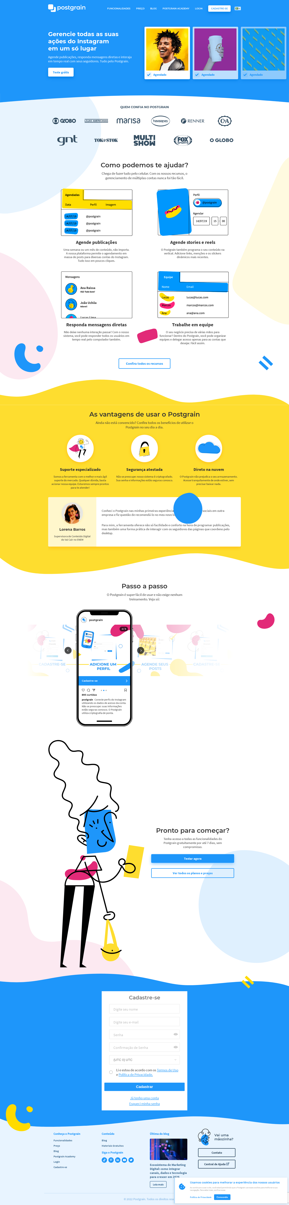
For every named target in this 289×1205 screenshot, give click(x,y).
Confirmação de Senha (128, 1049)
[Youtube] (125, 1160)
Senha (117, 1036)
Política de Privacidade (201, 1197)
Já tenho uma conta (144, 1098)
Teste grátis (61, 72)
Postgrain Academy (176, 8)
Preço (140, 8)
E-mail (117, 1023)
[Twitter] (131, 1160)
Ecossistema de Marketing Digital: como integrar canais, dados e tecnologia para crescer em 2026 (168, 1171)
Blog (153, 8)
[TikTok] (105, 1160)
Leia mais (158, 1184)
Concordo (222, 1197)
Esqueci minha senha (144, 1104)
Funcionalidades (118, 8)
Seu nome (119, 1010)
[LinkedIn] (118, 1160)
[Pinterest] (111, 1160)
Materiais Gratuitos (113, 1145)
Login (199, 8)
